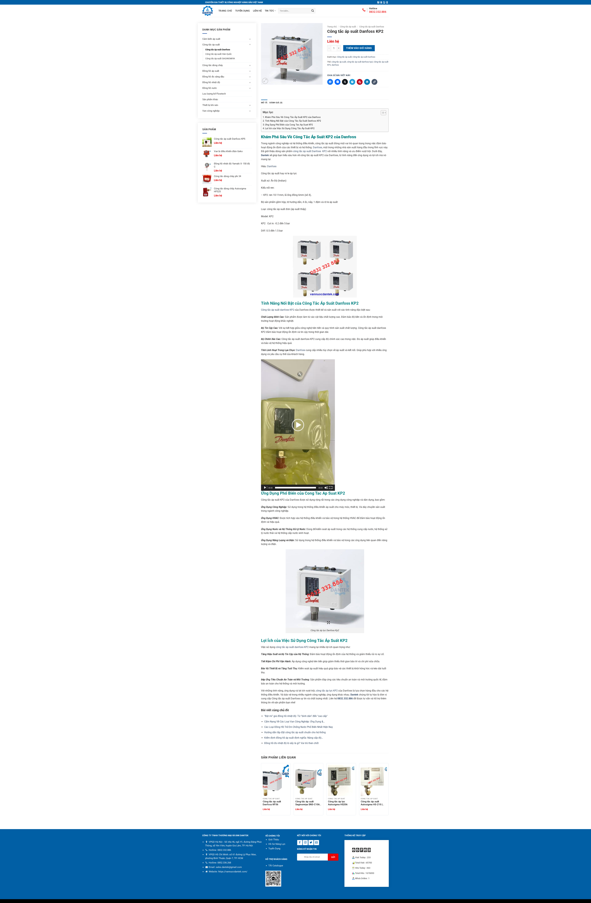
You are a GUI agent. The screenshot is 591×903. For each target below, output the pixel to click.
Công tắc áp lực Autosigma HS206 (338, 803)
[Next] (388, 790)
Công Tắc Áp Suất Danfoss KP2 (330, 303)
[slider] (295, 487)
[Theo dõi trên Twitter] (384, 2)
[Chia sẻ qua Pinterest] (360, 82)
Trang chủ (225, 10)
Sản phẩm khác (210, 99)
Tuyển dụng (242, 10)
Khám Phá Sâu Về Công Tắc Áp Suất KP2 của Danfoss (293, 117)
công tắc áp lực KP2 (327, 690)
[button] (265, 81)
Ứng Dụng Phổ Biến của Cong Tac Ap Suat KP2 (289, 124)
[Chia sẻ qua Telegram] (352, 82)
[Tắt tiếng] (326, 487)
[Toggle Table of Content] (381, 112)
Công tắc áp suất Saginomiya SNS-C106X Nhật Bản (308, 803)
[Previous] (261, 790)
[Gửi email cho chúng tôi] (387, 2)
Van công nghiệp (210, 110)
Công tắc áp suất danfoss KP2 (277, 309)
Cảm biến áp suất (211, 39)
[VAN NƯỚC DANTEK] (207, 11)
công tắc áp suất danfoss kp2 (360, 62)
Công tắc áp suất (348, 26)
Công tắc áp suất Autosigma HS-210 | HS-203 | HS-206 (371, 803)
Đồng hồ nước (209, 88)
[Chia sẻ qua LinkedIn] (367, 82)
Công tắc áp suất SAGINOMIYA (220, 58)
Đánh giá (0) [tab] (275, 102)
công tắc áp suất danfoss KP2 (292, 647)
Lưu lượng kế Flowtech (214, 93)
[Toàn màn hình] (331, 487)
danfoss (335, 65)
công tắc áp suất (339, 62)
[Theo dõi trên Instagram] (381, 2)
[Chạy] (265, 487)
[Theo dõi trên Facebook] (378, 2)
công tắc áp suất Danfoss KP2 (310, 151)
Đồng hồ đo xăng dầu (213, 76)
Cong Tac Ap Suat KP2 (325, 493)
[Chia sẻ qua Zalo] (337, 82)
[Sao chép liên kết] (374, 82)
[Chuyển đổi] (250, 39)
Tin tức (269, 10)
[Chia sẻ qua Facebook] (330, 82)
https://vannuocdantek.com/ (232, 871)
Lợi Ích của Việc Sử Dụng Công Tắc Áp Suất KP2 (289, 128)
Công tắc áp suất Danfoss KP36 (272, 803)
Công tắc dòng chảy (212, 65)
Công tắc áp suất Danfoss (371, 26)
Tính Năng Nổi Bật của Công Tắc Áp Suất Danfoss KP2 (293, 121)
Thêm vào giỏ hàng (359, 48)
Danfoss (317, 147)
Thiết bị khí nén (210, 105)
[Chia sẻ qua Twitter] (345, 82)
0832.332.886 (377, 10)
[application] (298, 425)
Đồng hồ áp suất (210, 71)
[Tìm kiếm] (312, 10)
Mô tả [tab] (264, 102)
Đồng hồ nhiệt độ (211, 82)
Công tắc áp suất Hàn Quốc (218, 54)
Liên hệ (257, 10)
